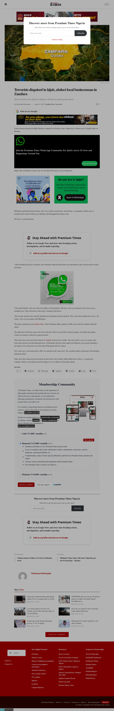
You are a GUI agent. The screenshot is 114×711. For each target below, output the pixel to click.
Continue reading (57, 39)
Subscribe (80, 33)
